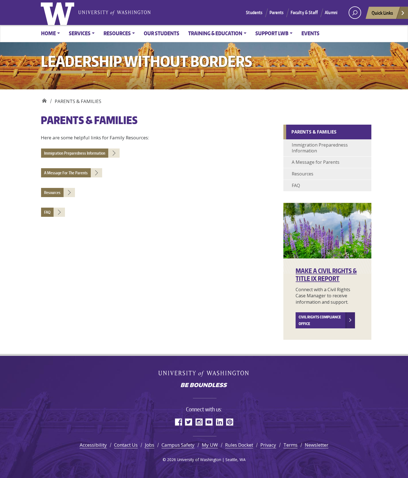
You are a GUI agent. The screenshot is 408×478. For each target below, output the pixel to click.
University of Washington (59, 12)
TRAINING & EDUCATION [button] (215, 33)
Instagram (199, 422)
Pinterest (229, 422)
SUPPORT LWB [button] (271, 33)
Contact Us (126, 445)
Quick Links (382, 13)
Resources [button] (117, 33)
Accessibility (93, 445)
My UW (210, 445)
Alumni (331, 12)
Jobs (149, 445)
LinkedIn (219, 422)
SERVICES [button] (79, 33)
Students (254, 12)
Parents (277, 12)
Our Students (161, 33)
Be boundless (204, 385)
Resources (302, 174)
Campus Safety (178, 445)
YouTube (209, 422)
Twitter (188, 422)
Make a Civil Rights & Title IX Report (326, 275)
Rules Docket (239, 445)
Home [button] (48, 33)
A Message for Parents (315, 162)
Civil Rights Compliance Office (320, 320)
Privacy (268, 445)
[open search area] (355, 12)
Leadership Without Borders (44, 99)
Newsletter (316, 445)
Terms (290, 445)
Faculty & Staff (304, 12)
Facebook (178, 422)
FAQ (296, 185)
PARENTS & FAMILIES (313, 132)
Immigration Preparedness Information (320, 148)
